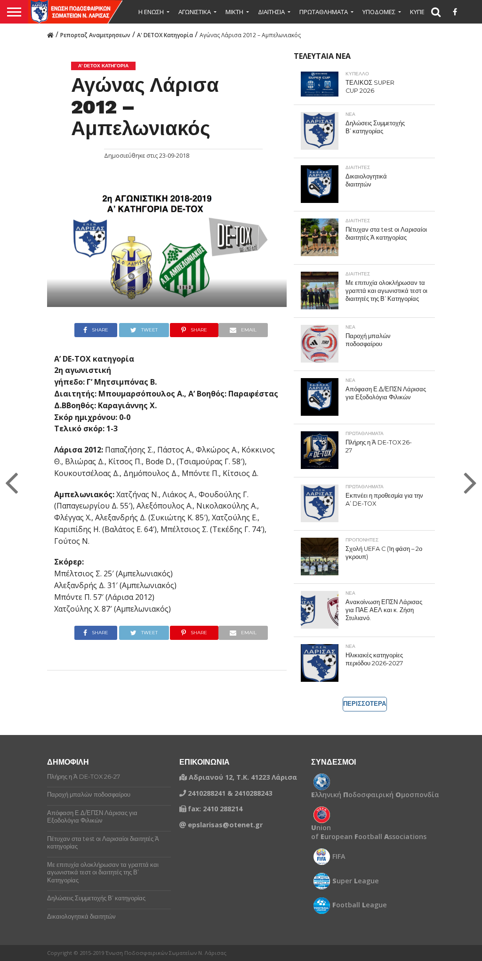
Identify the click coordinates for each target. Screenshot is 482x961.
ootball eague (359, 905)
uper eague (355, 881)
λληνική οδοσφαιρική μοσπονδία (375, 795)
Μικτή (234, 12)
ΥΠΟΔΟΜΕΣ (378, 12)
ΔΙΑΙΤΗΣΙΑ (271, 12)
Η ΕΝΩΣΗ (151, 12)
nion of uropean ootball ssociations (368, 832)
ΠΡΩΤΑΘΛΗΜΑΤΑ (323, 12)
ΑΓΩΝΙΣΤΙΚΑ (194, 12)
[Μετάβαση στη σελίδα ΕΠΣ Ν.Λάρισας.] (50, 34)
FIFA (338, 856)
